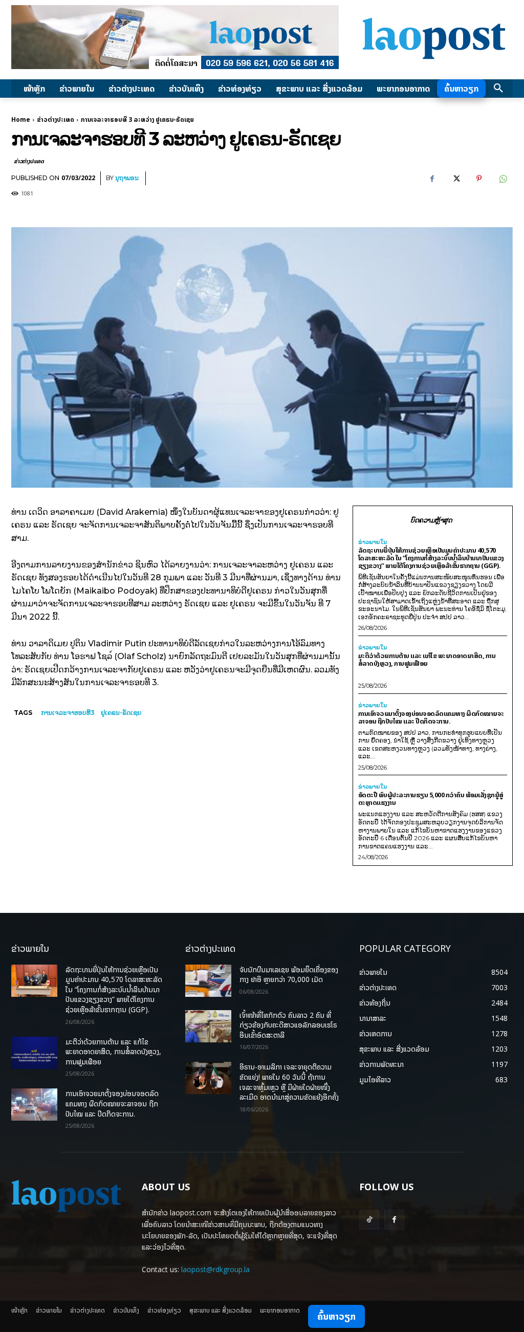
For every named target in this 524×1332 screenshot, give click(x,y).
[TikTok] (369, 1220)
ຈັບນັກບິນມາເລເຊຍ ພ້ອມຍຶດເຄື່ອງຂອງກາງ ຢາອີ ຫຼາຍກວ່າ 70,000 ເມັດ (288, 975)
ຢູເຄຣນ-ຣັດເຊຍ (121, 712)
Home (20, 119)
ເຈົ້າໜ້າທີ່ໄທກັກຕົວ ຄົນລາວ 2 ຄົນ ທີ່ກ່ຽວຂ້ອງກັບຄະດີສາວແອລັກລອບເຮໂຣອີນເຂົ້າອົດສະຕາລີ (288, 1025)
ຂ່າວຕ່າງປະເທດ (55, 119)
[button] (498, 88)
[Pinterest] (479, 178)
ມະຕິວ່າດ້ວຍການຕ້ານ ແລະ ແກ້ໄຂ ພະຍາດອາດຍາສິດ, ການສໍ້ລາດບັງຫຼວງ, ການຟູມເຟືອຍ (427, 659)
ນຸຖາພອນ (127, 178)
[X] (455, 178)
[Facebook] (432, 178)
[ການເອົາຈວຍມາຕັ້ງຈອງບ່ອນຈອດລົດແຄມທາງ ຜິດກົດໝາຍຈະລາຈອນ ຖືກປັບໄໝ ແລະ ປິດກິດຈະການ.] (34, 1104)
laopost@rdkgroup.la (215, 1269)
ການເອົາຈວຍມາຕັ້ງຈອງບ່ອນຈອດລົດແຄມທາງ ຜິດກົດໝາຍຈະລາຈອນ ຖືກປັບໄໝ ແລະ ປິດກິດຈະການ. (431, 717)
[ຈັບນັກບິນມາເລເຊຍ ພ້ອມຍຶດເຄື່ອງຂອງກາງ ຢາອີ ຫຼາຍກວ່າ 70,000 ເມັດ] (208, 981)
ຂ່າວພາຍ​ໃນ (372, 542)
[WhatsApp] (502, 178)
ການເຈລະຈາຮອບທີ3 (68, 712)
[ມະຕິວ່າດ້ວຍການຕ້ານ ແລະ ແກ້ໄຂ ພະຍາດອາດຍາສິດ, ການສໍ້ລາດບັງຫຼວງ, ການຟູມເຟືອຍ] (34, 1053)
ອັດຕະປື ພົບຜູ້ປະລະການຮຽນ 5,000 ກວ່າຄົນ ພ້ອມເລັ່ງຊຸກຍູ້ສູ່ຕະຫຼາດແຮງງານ (431, 798)
